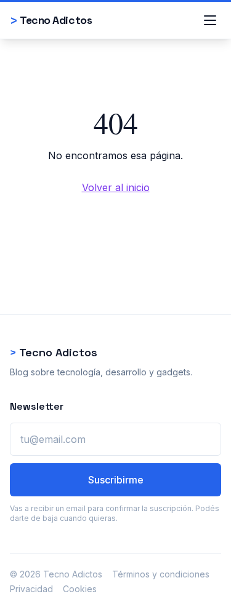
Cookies (80, 589)
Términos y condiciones (160, 574)
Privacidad (31, 589)
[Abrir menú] (210, 20)
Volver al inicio (116, 187)
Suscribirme (116, 480)
